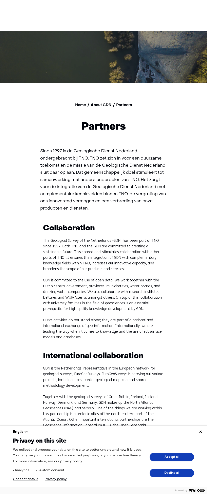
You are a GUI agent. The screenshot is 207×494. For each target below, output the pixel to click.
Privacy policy (56, 479)
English (19, 431)
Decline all (172, 473)
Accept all (172, 457)
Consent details (25, 479)
